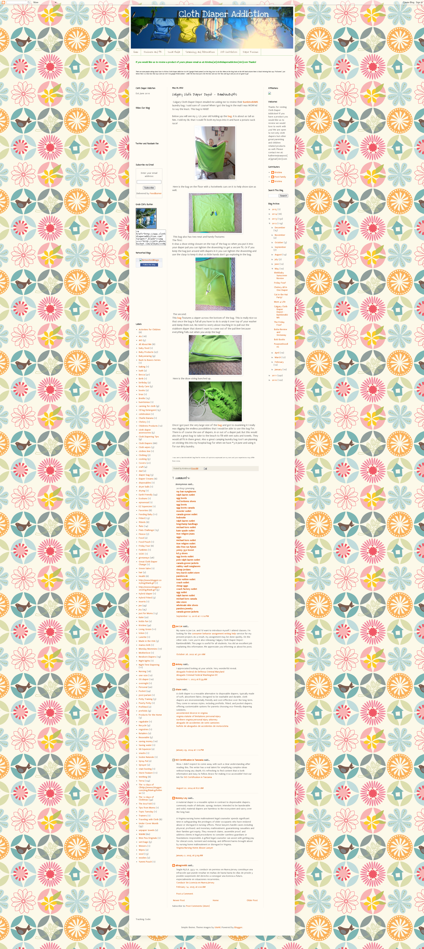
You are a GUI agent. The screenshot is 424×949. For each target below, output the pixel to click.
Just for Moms (146, 613)
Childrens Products (148, 426)
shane (179, 689)
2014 (275, 214)
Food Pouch (145, 542)
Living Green (145, 629)
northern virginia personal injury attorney (196, 719)
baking (142, 366)
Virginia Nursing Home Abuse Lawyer (194, 848)
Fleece (142, 534)
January (279, 369)
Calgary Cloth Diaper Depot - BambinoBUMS (281, 312)
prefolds (143, 711)
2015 (275, 209)
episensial (144, 502)
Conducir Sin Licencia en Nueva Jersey (195, 882)
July (277, 259)
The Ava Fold (145, 803)
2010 (275, 380)
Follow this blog (149, 265)
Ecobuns (143, 498)
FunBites (143, 550)
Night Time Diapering (149, 665)
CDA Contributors (228, 52)
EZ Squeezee (145, 506)
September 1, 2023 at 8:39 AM (191, 679)
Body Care (144, 386)
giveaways (144, 557)
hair (140, 572)
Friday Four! (280, 283)
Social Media (174, 52)
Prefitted (143, 707)
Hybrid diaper (145, 593)
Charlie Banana (146, 418)
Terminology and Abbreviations (200, 52)
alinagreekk (181, 865)
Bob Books (279, 339)
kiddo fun (143, 621)
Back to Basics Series (149, 360)
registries (144, 729)
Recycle (143, 725)
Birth (141, 378)
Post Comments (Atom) (198, 906)
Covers (142, 463)
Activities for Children (149, 329)
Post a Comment (184, 893)
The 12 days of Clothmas (146, 798)
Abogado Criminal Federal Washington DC (197, 675)
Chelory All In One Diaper (281, 288)
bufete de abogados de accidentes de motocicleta (202, 726)
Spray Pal (143, 761)
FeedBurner (156, 193)
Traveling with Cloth (149, 819)
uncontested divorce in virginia (192, 713)
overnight (143, 683)
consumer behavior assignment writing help (214, 633)
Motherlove (144, 653)
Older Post (252, 900)
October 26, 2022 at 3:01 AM (190, 654)
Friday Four (144, 546)
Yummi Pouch (145, 861)
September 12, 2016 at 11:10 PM (192, 616)
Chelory (142, 422)
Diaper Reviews (250, 52)
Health (142, 576)
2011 (274, 375)
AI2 (140, 336)
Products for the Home (150, 715)
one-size (143, 675)
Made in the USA (147, 641)
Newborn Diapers (147, 657)
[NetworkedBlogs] (149, 260)
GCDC (141, 554)
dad (141, 471)
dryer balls (144, 486)
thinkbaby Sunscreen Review (280, 275)
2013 (275, 219)
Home (135, 52)
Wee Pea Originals (148, 838)
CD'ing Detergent (147, 410)
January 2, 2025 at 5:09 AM (189, 855)
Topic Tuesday (146, 811)
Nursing (142, 671)
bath (141, 370)
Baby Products (146, 352)
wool (141, 854)
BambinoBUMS (250, 102)
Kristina (142, 625)
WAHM (142, 834)
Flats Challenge (146, 530)
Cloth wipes (145, 447)
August (278, 254)
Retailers (143, 733)
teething (143, 777)
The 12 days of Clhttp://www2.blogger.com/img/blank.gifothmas (150, 788)
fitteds (142, 522)
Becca (142, 374)
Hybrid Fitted (145, 597)
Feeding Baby (146, 514)
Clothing (143, 455)
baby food (144, 348)
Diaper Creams (146, 478)
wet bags (143, 842)
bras (141, 394)
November (280, 235)
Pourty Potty (145, 703)
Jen (140, 605)
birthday (143, 382)
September (280, 247)
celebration (144, 414)
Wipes (142, 850)
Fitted (142, 518)
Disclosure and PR (153, 52)
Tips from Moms (147, 807)
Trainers (143, 815)
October (279, 242)
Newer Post (179, 900)
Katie (141, 617)
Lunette (143, 637)
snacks (142, 753)
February (279, 362)
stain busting (145, 769)
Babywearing (145, 356)
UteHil (217, 927)
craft (141, 467)
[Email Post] (205, 468)
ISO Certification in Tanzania (189, 760)
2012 (274, 223)
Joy (140, 609)
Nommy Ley (181, 798)
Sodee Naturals (146, 757)
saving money (146, 741)
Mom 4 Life (280, 302)
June (277, 264)
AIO (140, 340)
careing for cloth (147, 406)
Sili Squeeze (145, 749)
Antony (179, 664)
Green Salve (145, 568)
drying (142, 490)
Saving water (145, 745)
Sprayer (143, 765)
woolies (143, 857)
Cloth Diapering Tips (149, 436)
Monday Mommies (148, 649)
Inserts (142, 601)
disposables (145, 482)
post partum (145, 695)
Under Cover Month (148, 823)
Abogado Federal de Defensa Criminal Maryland (200, 671)
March (278, 357)
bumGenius (144, 402)
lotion (141, 633)
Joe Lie (179, 626)
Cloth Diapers (145, 443)
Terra (141, 781)
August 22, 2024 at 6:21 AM (190, 788)
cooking (143, 459)
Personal (143, 687)
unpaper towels (147, 830)
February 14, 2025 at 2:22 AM (191, 887)
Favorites (143, 510)
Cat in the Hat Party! (281, 296)
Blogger (238, 927)
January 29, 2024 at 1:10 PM (190, 750)
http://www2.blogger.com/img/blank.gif (150, 588)
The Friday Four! (279, 323)
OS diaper (144, 679)
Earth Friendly (146, 494)
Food (141, 538)
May (277, 268)
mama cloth (144, 645)
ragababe (143, 721)
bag (230, 116)
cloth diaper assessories (145, 431)
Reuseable (144, 737)
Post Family (280, 177)
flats (141, 526)
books (142, 390)
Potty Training (146, 699)
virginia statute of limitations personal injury (198, 716)
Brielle (142, 398)
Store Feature (146, 773)
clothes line (144, 451)
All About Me (145, 344)
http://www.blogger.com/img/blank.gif (150, 581)
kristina (278, 181)
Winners (143, 846)
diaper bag (144, 475)
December (280, 227)
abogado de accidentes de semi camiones (197, 723)
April (277, 352)
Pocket (142, 691)
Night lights (144, 661)
